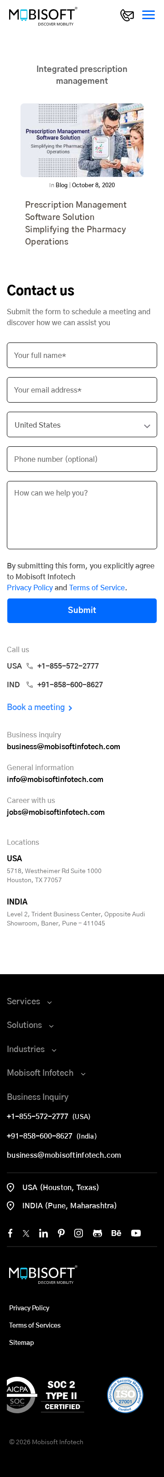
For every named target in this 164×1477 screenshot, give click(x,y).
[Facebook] (10, 1233)
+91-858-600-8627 (41, 1136)
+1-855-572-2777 (39, 1116)
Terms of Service (97, 588)
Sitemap (21, 1343)
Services (23, 1002)
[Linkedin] (43, 1233)
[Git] (97, 1233)
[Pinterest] (61, 1233)
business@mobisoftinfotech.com (63, 747)
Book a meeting (36, 708)
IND (55, 685)
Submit (82, 611)
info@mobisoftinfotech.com (55, 779)
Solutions (24, 1026)
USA (53, 666)
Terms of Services (35, 1326)
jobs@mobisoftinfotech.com (56, 812)
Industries (26, 1050)
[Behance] (116, 1233)
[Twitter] (26, 1233)
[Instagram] (78, 1233)
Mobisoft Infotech (40, 1073)
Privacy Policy (30, 588)
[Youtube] (136, 1233)
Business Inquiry (38, 1098)
